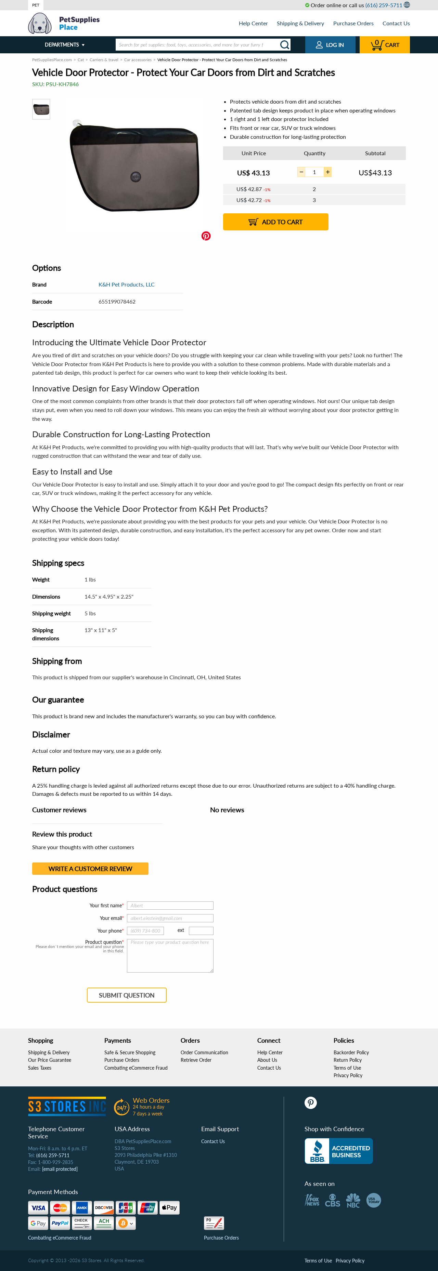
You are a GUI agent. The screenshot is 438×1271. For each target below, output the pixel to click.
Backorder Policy (351, 1052)
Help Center (253, 23)
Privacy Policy (348, 1075)
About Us (267, 1060)
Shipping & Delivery (300, 23)
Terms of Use (347, 1068)
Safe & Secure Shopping (129, 1052)
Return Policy (348, 1060)
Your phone (110, 931)
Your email (111, 918)
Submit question (127, 995)
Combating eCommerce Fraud (136, 1068)
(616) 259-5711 (383, 5)
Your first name (106, 905)
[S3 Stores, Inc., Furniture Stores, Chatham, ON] (339, 1151)
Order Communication (204, 1052)
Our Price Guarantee (49, 1060)
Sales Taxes (39, 1068)
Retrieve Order (196, 1060)
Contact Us (396, 23)
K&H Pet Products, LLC (127, 284)
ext (181, 930)
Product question (103, 942)
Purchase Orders (353, 23)
